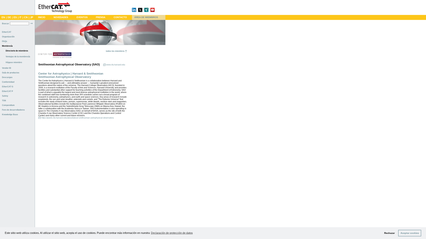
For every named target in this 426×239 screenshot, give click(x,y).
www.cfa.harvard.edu (115, 65)
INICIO (41, 17)
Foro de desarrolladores (13, 110)
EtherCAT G (7, 86)
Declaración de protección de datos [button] (172, 233)
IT (20, 17)
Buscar (5, 23)
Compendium (8, 105)
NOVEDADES (61, 17)
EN (3, 17)
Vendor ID (6, 68)
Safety (5, 96)
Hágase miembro (14, 62)
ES (15, 17)
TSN (4, 100)
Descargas (7, 77)
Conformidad (8, 82)
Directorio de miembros (17, 51)
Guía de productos (10, 73)
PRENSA (100, 17)
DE (9, 17)
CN (26, 17)
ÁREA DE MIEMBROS (146, 17)
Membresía (7, 46)
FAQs (4, 41)
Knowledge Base (10, 114)
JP (31, 17)
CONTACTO (120, 17)
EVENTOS (82, 17)
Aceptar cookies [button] (410, 233)
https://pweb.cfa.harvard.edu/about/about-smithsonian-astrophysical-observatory (77, 118)
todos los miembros (115, 51)
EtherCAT (6, 32)
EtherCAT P (7, 91)
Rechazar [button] (389, 233)
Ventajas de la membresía (18, 56)
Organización (8, 37)
